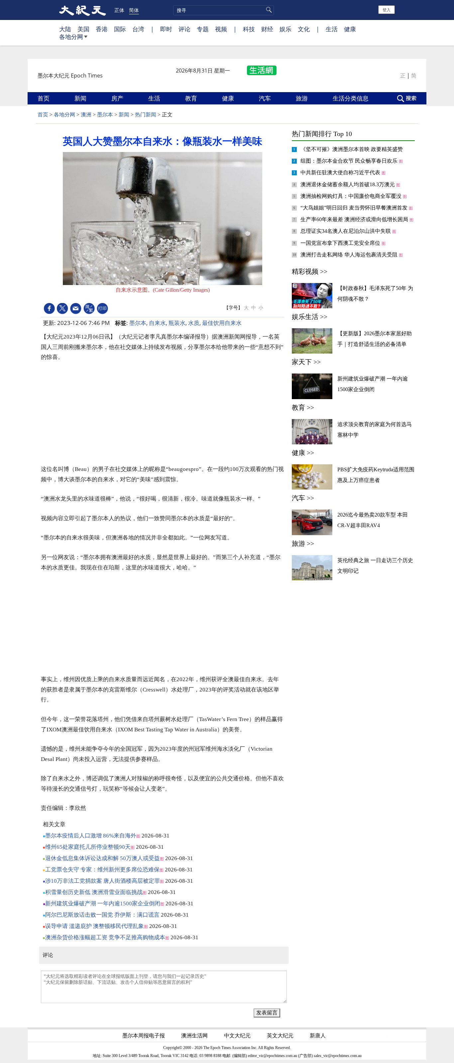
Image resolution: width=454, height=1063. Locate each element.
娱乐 (285, 29)
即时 (166, 29)
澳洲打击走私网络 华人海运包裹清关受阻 (349, 254)
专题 (203, 29)
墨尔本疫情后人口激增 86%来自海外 (90, 836)
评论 (184, 29)
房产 (118, 98)
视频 (221, 29)
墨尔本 (105, 114)
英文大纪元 (281, 1035)
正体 (119, 10)
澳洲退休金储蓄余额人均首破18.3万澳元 (348, 184)
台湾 (138, 29)
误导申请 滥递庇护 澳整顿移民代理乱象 (94, 926)
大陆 (65, 29)
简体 (134, 10)
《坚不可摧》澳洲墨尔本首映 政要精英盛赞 (352, 149)
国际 (120, 29)
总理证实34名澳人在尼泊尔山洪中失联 (346, 231)
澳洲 (86, 114)
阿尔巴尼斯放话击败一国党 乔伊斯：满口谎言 (102, 915)
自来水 (157, 323)
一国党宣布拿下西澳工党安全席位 (341, 243)
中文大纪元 (238, 1035)
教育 (192, 98)
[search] (223, 10)
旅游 (302, 98)
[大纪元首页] (82, 10)
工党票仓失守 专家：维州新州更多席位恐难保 (102, 869)
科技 (249, 29)
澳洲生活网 (195, 1035)
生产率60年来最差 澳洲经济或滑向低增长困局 (354, 219)
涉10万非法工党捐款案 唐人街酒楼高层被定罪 (102, 881)
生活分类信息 (351, 98)
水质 (193, 323)
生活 (332, 29)
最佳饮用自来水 (222, 323)
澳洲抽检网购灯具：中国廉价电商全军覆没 (351, 196)
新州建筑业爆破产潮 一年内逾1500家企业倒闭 (102, 903)
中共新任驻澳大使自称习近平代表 (341, 172)
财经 (267, 29)
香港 (102, 29)
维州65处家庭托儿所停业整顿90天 (88, 847)
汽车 (266, 98)
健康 (350, 29)
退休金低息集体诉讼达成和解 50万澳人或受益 (102, 858)
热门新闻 (145, 114)
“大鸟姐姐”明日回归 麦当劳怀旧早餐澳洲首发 (354, 208)
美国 (83, 29)
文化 (304, 29)
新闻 (81, 98)
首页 (44, 98)
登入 (387, 9)
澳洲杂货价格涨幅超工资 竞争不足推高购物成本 (105, 937)
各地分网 (71, 37)
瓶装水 (177, 323)
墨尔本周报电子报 (144, 1035)
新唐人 (318, 1035)
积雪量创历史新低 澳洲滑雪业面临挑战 (94, 892)
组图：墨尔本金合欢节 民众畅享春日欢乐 (349, 161)
